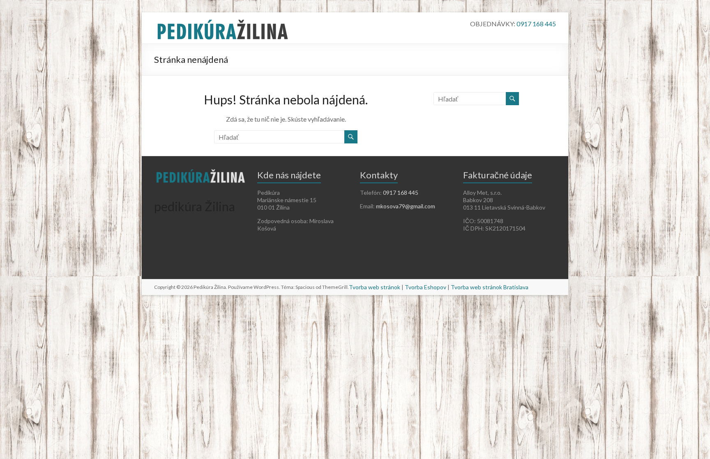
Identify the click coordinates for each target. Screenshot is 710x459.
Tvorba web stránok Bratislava (489, 287)
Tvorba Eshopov (425, 287)
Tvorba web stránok (374, 287)
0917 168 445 (536, 24)
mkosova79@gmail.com (405, 206)
